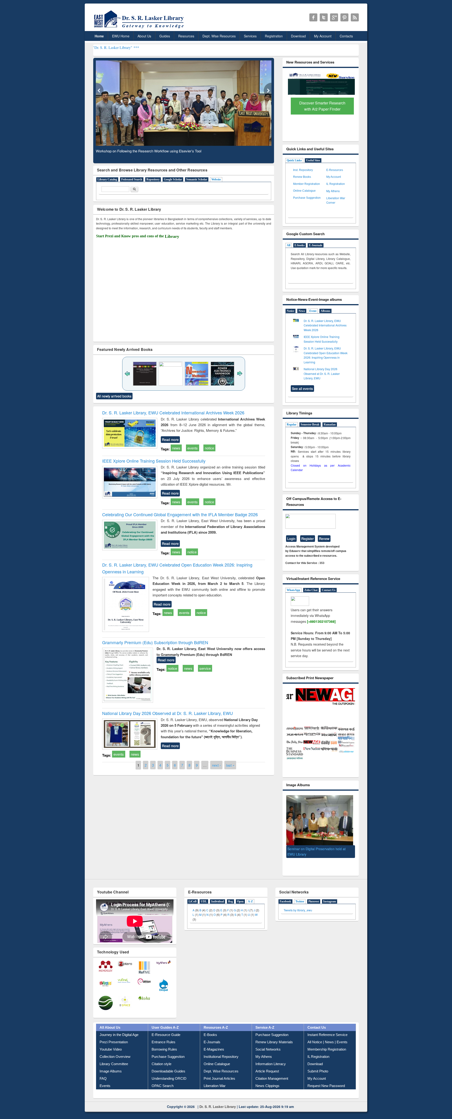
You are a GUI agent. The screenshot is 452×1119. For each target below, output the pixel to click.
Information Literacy (270, 1069)
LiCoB (193, 907)
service (205, 668)
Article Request (267, 1077)
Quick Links (294, 160)
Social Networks (268, 1055)
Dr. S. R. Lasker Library (217, 1112)
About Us (144, 36)
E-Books (210, 1040)
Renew (324, 538)
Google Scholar (173, 179)
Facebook (285, 907)
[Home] (139, 28)
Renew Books (302, 177)
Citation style (161, 1069)
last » (230, 765)
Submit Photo (317, 1077)
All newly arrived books (114, 396)
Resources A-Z (216, 1033)
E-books (300, 245)
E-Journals (315, 245)
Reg (230, 907)
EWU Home (120, 36)
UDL (204, 907)
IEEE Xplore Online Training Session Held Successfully (154, 461)
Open (240, 907)
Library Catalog (107, 179)
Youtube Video (111, 1055)
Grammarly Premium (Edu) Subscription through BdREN (155, 642)
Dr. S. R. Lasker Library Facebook (313, 17)
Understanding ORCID (169, 1084)
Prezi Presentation (114, 1047)
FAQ (103, 1084)
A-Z (250, 907)
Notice (290, 311)
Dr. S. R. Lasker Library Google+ (334, 17)
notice (209, 447)
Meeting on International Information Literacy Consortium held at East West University (315, 854)
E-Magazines (214, 1055)
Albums (325, 311)
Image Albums (111, 1077)
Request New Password (326, 1091)
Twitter (299, 907)
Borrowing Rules (164, 1055)
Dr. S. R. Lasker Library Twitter (324, 17)
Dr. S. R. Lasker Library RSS (355, 17)
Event (312, 311)
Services (250, 36)
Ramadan (330, 424)
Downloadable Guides (168, 1077)
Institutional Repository (221, 1062)
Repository (153, 179)
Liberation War (215, 1091)
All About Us (110, 1033)
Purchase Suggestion (307, 197)
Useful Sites (313, 160)
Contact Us (328, 590)
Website (216, 179)
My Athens (333, 191)
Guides (164, 36)
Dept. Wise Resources (219, 36)
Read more (170, 439)
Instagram (329, 907)
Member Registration (306, 184)
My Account (322, 36)
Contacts (346, 36)
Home (99, 36)
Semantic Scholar (196, 179)
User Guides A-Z (165, 1033)
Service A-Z (264, 1033)
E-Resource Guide (166, 1040)
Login (291, 538)
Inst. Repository (303, 170)
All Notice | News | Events (327, 1047)
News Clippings (267, 1091)
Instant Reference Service (327, 1040)
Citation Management (271, 1084)
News (302, 311)
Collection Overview (115, 1062)
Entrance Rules (163, 1047)
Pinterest (313, 907)
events (192, 447)
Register (307, 538)
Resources (186, 36)
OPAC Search (163, 1091)
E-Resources (334, 170)
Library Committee (114, 1069)
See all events (302, 388)
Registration (274, 36)
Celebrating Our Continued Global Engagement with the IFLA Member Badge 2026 (180, 514)
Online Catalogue (304, 190)
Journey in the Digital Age (119, 1040)
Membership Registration (326, 1055)
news (176, 447)
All (288, 245)
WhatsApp (293, 590)
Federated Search (131, 179)
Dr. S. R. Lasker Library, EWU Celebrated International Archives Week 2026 (173, 412)
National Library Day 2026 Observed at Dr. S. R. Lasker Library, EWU (167, 713)
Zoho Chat (311, 590)
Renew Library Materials (274, 1047)
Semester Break (310, 424)
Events (105, 1091)
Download (298, 36)
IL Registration (335, 184)
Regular (291, 424)
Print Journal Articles (219, 1084)
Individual (217, 907)
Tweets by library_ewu (298, 915)
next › (216, 765)
